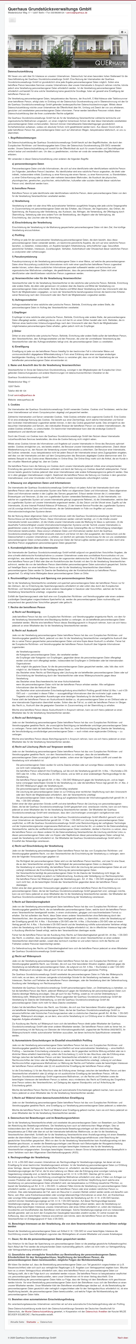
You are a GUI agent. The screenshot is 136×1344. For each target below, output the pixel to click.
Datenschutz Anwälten (96, 1311)
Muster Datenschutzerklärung (39, 1311)
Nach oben (123, 1337)
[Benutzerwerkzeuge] (123, 32)
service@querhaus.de (76, 12)
